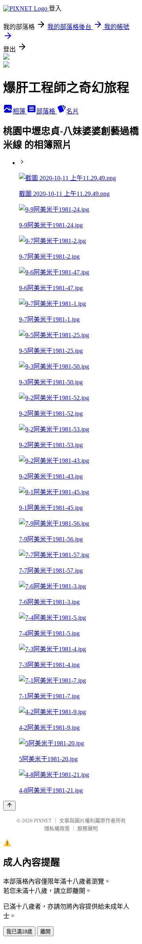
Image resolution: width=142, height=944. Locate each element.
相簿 (20, 111)
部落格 (46, 111)
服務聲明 (87, 828)
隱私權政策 (57, 828)
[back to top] (9, 806)
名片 (72, 111)
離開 (45, 932)
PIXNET (43, 820)
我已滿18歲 (19, 932)
